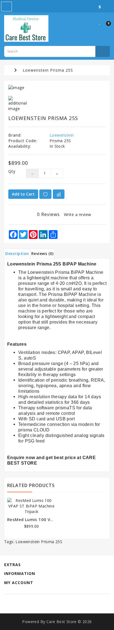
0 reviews (48, 214)
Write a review (77, 214)
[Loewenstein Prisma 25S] (57, 87)
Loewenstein (62, 135)
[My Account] (93, 22)
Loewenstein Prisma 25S (48, 70)
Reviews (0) (42, 253)
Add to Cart (23, 194)
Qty (11, 171)
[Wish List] (100, 22)
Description (17, 253)
